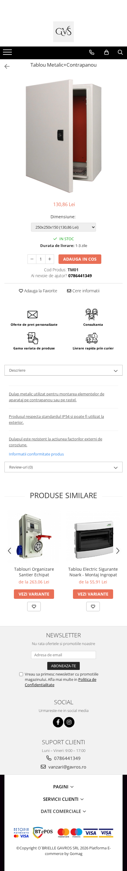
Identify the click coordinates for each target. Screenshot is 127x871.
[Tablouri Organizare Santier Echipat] (34, 536)
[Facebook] (58, 722)
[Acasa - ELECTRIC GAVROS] (63, 31)
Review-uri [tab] (21, 467)
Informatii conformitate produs (36, 454)
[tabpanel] (63, 136)
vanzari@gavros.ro (66, 767)
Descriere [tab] (17, 370)
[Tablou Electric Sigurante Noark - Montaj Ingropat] (93, 536)
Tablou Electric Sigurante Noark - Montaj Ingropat (93, 572)
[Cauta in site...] (120, 52)
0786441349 (67, 758)
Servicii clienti (61, 799)
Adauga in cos (80, 259)
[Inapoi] (4, 66)
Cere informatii (85, 290)
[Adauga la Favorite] (34, 606)
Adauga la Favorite (40, 290)
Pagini (61, 787)
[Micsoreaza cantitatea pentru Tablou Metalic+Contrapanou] (31, 259)
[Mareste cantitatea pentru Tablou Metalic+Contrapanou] (49, 259)
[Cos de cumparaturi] (106, 52)
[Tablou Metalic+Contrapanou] (63, 136)
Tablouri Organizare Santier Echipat (34, 572)
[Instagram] (69, 722)
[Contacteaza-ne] (91, 52)
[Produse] (8, 53)
